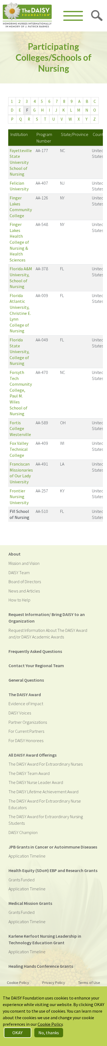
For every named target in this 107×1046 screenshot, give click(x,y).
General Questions (26, 680)
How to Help (19, 600)
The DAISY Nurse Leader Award (36, 782)
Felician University (19, 186)
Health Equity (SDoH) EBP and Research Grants (53, 870)
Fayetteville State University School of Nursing (21, 162)
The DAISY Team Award (29, 773)
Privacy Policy (53, 982)
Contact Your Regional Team (36, 665)
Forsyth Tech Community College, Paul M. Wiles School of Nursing (21, 393)
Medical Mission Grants (30, 903)
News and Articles (24, 591)
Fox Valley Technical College (19, 449)
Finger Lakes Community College (21, 206)
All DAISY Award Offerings (33, 755)
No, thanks (48, 1032)
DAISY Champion (23, 832)
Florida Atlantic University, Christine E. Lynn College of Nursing (20, 313)
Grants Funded (22, 879)
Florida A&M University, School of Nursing (21, 277)
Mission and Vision (24, 563)
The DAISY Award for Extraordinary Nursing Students (46, 820)
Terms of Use (89, 982)
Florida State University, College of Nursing (19, 351)
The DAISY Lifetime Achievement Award (43, 791)
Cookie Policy (18, 982)
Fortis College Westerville (20, 428)
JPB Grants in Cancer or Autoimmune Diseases (53, 847)
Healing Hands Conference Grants (41, 966)
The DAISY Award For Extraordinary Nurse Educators (45, 804)
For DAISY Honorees (26, 740)
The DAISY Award (25, 694)
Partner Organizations (28, 722)
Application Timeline (27, 856)
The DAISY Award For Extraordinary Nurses (46, 764)
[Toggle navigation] (73, 16)
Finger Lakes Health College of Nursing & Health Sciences (19, 242)
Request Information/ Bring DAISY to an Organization (47, 618)
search (97, 16)
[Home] (27, 15)
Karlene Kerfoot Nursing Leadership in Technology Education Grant (45, 939)
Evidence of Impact (26, 703)
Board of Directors (25, 581)
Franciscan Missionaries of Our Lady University (21, 472)
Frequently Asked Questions (35, 651)
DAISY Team (19, 572)
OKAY (17, 1032)
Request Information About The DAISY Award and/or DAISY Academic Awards (48, 633)
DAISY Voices (20, 713)
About (15, 554)
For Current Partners (26, 731)
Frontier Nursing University (19, 496)
